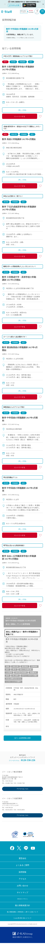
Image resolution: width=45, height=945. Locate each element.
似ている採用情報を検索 (22, 738)
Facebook (12, 848)
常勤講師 (22, 62)
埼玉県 (6, 272)
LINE (26, 848)
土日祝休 (9, 672)
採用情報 (22, 872)
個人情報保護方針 (22, 905)
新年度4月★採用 (20, 672)
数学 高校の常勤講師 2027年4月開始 (19, 139)
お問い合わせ (22, 886)
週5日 (14, 669)
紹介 (31, 62)
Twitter (19, 848)
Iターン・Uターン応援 (29, 675)
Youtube (32, 848)
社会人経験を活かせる (13, 678)
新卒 (7, 675)
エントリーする (19, 116)
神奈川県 (14, 134)
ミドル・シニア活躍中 (13, 681)
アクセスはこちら (22, 789)
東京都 (13, 62)
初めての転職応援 (25, 669)
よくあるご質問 (22, 865)
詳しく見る (22, 110)
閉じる (42, 4)
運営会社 (22, 858)
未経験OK (33, 672)
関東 (7, 666)
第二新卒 (15, 675)
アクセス (22, 879)
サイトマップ (22, 892)
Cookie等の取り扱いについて (22, 918)
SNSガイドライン (22, 899)
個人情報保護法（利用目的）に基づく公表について (22, 912)
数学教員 (25, 666)
